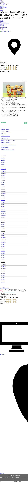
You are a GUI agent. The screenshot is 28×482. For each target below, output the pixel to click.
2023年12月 (3, 155)
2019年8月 (3, 246)
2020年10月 (3, 215)
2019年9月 (3, 244)
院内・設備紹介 (3, 7)
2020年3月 (3, 231)
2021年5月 (3, 200)
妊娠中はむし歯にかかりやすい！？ (8, 140)
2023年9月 (3, 158)
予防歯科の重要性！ (5, 147)
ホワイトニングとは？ (5, 136)
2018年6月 (3, 277)
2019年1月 (3, 262)
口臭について (3, 133)
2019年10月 (3, 242)
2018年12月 (3, 264)
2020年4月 (3, 228)
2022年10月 (3, 173)
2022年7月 (3, 177)
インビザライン (3, 4)
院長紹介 (2, 6)
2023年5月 (3, 164)
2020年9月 (3, 217)
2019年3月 (3, 257)
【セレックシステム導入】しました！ (8, 144)
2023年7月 (3, 162)
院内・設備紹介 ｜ (16, 477)
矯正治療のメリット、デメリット (7, 149)
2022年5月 (3, 180)
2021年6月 (3, 197)
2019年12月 (3, 237)
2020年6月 (3, 224)
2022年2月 (3, 186)
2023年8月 (3, 160)
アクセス (2, 8)
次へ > (26, 123)
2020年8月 (3, 220)
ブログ (1, 10)
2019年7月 (3, 248)
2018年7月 (3, 275)
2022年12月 (3, 169)
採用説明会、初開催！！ (6, 129)
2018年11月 (3, 266)
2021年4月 (3, 202)
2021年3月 (3, 204)
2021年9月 (3, 195)
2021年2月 (3, 206)
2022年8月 (3, 175)
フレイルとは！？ (4, 138)
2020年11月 (3, 213)
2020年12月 (3, 211)
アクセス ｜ (25, 477)
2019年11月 (3, 239)
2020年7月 (3, 222)
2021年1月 (3, 208)
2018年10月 (3, 268)
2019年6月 (3, 251)
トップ (1, 0)
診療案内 (2, 2)
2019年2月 (3, 259)
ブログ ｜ (14, 479)
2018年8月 (3, 273)
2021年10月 (3, 193)
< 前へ (26, 122)
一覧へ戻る (3, 122)
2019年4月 (3, 255)
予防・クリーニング (4, 3)
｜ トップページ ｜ (11, 475)
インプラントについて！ (6, 131)
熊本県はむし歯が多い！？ (6, 142)
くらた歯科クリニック (6, 481)
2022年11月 (3, 171)
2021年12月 (3, 191)
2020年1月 (3, 235)
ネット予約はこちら (4, 288)
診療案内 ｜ (19, 475)
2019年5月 (3, 253)
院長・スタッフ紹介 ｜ (6, 477)
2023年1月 (3, 166)
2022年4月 (3, 182)
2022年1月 (3, 189)
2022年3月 (3, 184)
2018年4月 (3, 282)
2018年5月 (3, 279)
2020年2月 (3, 233)
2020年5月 (3, 226)
